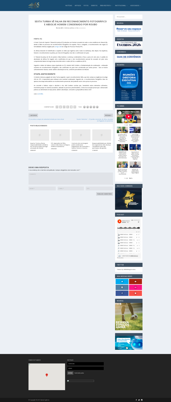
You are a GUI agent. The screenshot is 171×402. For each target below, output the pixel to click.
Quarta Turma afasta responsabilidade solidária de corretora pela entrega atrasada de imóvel (39, 145)
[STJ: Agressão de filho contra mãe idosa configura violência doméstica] (60, 135)
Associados (134, 6)
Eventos (94, 6)
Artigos (78, 6)
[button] (131, 125)
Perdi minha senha (79, 373)
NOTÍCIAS (68, 6)
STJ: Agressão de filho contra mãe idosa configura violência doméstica (60, 144)
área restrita (105, 6)
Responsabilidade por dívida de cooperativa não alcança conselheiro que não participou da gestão (101, 145)
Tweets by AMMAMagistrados (126, 269)
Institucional (120, 6)
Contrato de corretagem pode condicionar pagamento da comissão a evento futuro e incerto (80, 145)
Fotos (86, 6)
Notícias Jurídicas (69, 28)
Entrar (70, 373)
